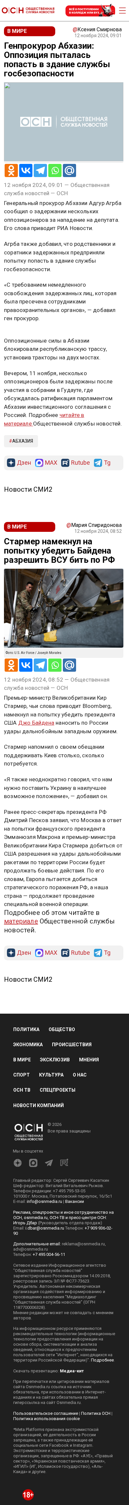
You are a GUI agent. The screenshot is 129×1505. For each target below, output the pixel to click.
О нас (80, 1141)
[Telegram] (40, 170)
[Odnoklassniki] (11, 170)
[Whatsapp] (55, 170)
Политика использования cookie (46, 1485)
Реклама (24, 337)
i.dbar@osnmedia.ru (44, 1294)
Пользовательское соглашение (45, 1480)
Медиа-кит (72, 1437)
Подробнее (102, 1426)
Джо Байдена (36, 789)
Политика (26, 1096)
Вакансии (74, 1268)
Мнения (89, 1126)
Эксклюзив (55, 1126)
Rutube (80, 530)
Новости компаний (38, 1172)
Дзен (24, 530)
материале (21, 988)
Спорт (21, 1141)
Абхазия (22, 507)
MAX (51, 530)
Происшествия (72, 1111)
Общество (62, 1096)
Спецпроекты (57, 1156)
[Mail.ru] (69, 170)
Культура (51, 1141)
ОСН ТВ (21, 1156)
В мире (22, 1126)
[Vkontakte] (25, 170)
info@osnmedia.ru (44, 1268)
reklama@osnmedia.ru (83, 1310)
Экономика (28, 1111)
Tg (107, 530)
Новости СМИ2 (28, 556)
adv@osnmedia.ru (30, 1315)
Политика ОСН (95, 1480)
